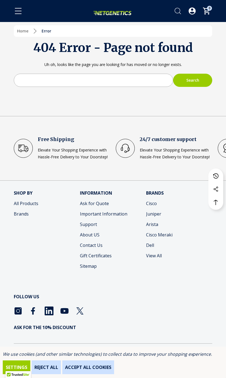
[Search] (177, 11)
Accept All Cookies (88, 367)
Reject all (46, 367)
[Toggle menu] (18, 11)
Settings (16, 367)
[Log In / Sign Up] (192, 11)
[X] (80, 311)
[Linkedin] (49, 311)
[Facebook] (33, 311)
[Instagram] (18, 311)
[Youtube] (64, 311)
